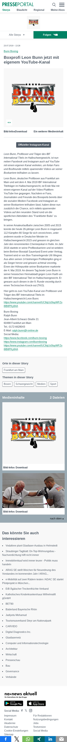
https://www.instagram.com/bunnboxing (25, 341)
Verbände (11, 677)
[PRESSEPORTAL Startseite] (18, 4)
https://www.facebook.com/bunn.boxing (25, 338)
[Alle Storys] (33, 28)
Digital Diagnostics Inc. (18, 632)
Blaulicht (22, 10)
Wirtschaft (11, 654)
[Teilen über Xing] (39, 739)
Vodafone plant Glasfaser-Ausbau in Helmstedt (31, 545)
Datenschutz (11, 727)
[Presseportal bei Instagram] (29, 710)
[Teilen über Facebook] (5, 739)
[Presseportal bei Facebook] (21, 710)
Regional (39, 10)
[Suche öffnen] (54, 5)
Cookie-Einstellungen (16, 730)
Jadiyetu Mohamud (16, 615)
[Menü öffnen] (62, 5)
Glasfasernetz (13, 637)
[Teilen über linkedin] (50, 739)
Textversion (39, 727)
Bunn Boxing (11, 51)
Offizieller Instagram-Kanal (33, 144)
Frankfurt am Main (14, 370)
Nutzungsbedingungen (45, 719)
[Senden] (61, 739)
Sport (53, 384)
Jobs (35, 723)
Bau (8, 665)
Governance (12, 671)
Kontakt (8, 719)
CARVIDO (11, 626)
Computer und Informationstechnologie (27, 643)
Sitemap (8, 734)
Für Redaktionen (42, 715)
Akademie (9, 723)
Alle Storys (15, 34)
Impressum (10, 715)
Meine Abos (58, 10)
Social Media (40, 730)
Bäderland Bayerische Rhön (21, 609)
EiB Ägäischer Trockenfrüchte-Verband (27, 588)
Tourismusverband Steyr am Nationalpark (28, 620)
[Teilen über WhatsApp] (28, 739)
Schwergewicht (24, 384)
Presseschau (13, 660)
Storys (6, 10)
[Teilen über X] (16, 739)
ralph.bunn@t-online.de (25, 330)
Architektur (11, 649)
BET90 (9, 603)
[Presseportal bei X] (25, 710)
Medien (41, 384)
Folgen (47, 34)
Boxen (7, 384)
